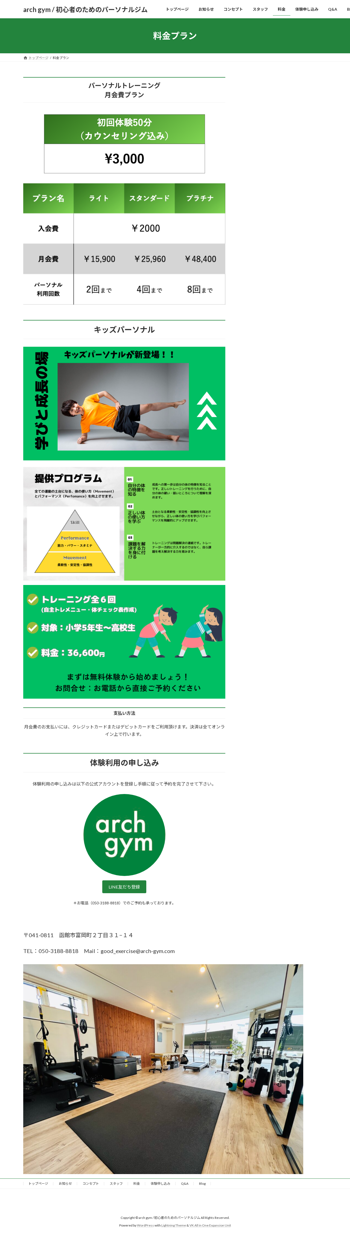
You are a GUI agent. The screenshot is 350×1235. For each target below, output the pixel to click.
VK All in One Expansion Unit (210, 1225)
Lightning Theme (173, 1225)
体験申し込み (160, 1183)
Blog (202, 1183)
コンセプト (91, 1183)
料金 (136, 1183)
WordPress (145, 1225)
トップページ (38, 1183)
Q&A (184, 1183)
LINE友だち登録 (124, 886)
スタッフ (116, 1183)
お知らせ (65, 1183)
